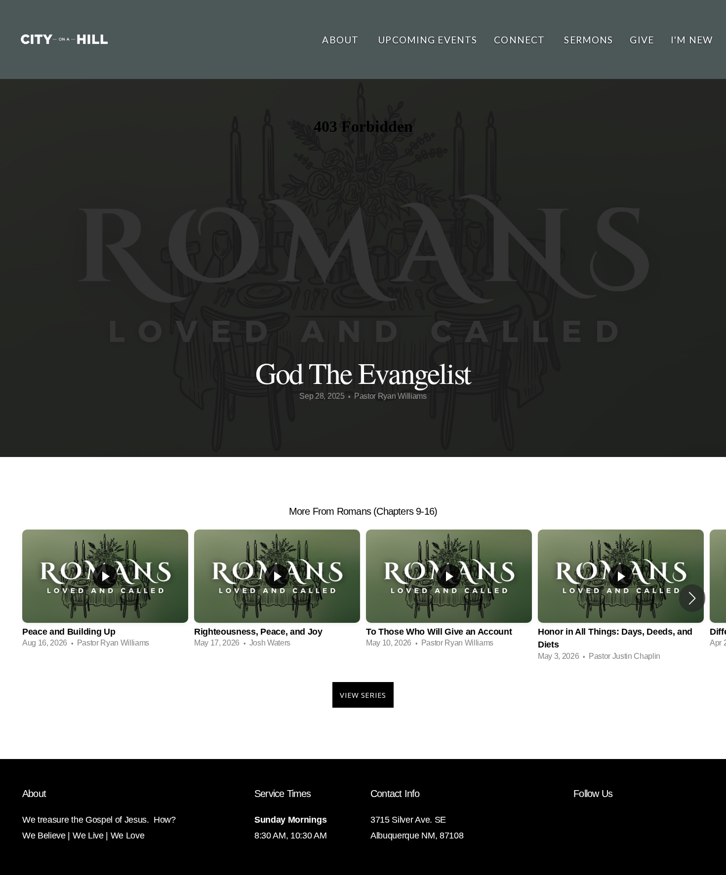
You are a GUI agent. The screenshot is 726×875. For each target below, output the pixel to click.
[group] (105, 592)
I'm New (692, 39)
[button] (692, 598)
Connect (520, 39)
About (341, 39)
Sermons (588, 39)
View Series (363, 695)
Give (642, 39)
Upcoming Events (427, 39)
